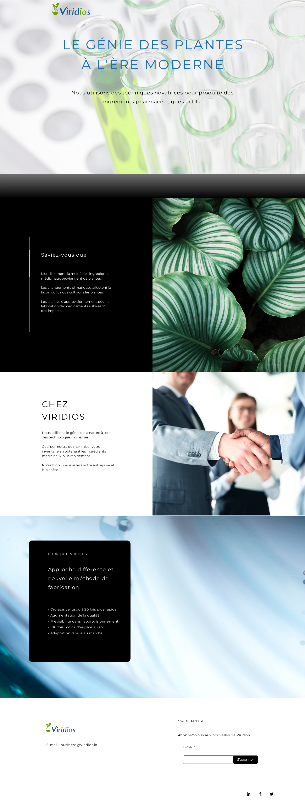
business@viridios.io (79, 745)
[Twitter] (271, 794)
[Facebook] (260, 794)
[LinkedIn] (248, 794)
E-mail (188, 747)
